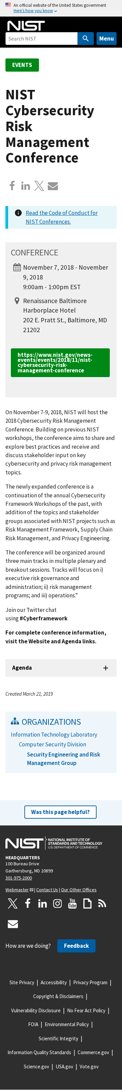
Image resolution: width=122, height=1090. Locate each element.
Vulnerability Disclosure (36, 1010)
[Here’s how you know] (61, 8)
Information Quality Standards (39, 1052)
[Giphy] (87, 903)
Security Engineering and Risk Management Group (63, 759)
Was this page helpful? (60, 812)
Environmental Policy (67, 1024)
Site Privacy (21, 982)
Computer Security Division (52, 744)
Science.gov (36, 1066)
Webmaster (17, 890)
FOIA (33, 1024)
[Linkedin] (26, 186)
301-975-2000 (18, 878)
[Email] (53, 186)
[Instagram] (57, 903)
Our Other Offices (79, 890)
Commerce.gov (93, 1052)
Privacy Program (90, 982)
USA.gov (64, 1066)
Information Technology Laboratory (54, 734)
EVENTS (22, 65)
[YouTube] (72, 903)
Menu (106, 38)
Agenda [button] (22, 667)
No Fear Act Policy (86, 1010)
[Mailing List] (12, 923)
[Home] (26, 25)
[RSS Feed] (102, 903)
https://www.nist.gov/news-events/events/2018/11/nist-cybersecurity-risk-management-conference (55, 362)
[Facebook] (12, 186)
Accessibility (54, 982)
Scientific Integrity (58, 1038)
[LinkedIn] (42, 903)
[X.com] (39, 186)
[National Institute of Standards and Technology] (53, 843)
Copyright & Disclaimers (58, 996)
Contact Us (47, 890)
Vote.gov (89, 1066)
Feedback (76, 945)
